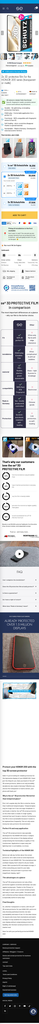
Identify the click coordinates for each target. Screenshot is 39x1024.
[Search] (8, 8)
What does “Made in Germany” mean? (15, 606)
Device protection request (11, 948)
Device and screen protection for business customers (17, 957)
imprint (5, 982)
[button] (3, 56)
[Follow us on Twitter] (9, 1006)
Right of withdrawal (9, 986)
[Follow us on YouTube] (24, 1006)
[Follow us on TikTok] (29, 1006)
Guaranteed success (9, 990)
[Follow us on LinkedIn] (5, 1010)
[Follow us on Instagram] (14, 1006)
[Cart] (35, 8)
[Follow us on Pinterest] (19, 1006)
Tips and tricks (7, 966)
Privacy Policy (7, 978)
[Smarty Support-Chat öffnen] (33, 1011)
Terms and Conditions (10, 974)
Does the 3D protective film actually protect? (18, 586)
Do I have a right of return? (12, 599)
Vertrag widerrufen (10, 995)
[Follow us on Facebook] (5, 1006)
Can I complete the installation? (14, 580)
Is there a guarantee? (10, 593)
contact (5, 962)
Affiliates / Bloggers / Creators (13, 952)
